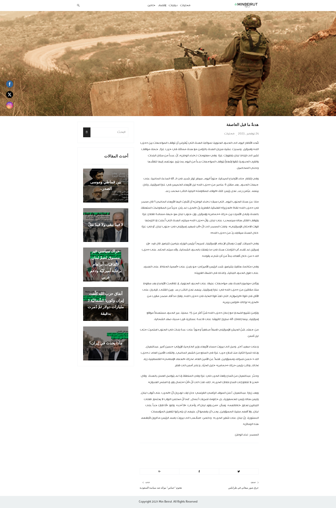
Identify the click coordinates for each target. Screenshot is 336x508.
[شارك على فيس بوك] (199, 472)
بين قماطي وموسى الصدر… (105, 185)
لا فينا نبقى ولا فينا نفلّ (105, 225)
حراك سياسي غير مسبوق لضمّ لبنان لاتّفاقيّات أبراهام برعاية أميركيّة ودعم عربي (106, 264)
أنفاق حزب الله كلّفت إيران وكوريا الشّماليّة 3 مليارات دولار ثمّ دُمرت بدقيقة (106, 304)
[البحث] (86, 132)
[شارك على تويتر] (238, 472)
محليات (229, 134)
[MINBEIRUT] (238, 5)
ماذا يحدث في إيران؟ (105, 343)
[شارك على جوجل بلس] (159, 472)
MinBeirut (230, 451)
